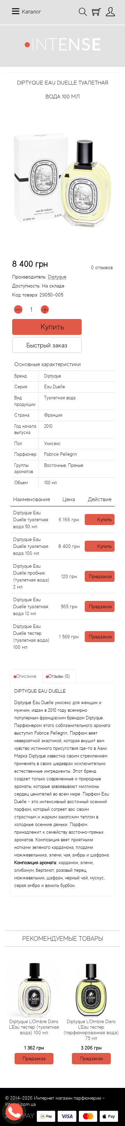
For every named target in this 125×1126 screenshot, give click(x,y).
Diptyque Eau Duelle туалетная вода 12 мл (30, 606)
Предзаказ (100, 576)
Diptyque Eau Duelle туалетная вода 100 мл (30, 546)
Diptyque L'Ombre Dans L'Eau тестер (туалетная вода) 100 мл (34, 1027)
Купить (104, 519)
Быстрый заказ (46, 345)
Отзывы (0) (59, 676)
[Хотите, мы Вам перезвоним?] (14, 1112)
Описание (26, 676)
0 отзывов (102, 267)
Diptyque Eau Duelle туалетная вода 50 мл (30, 519)
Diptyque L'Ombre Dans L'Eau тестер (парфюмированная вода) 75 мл (91, 1030)
